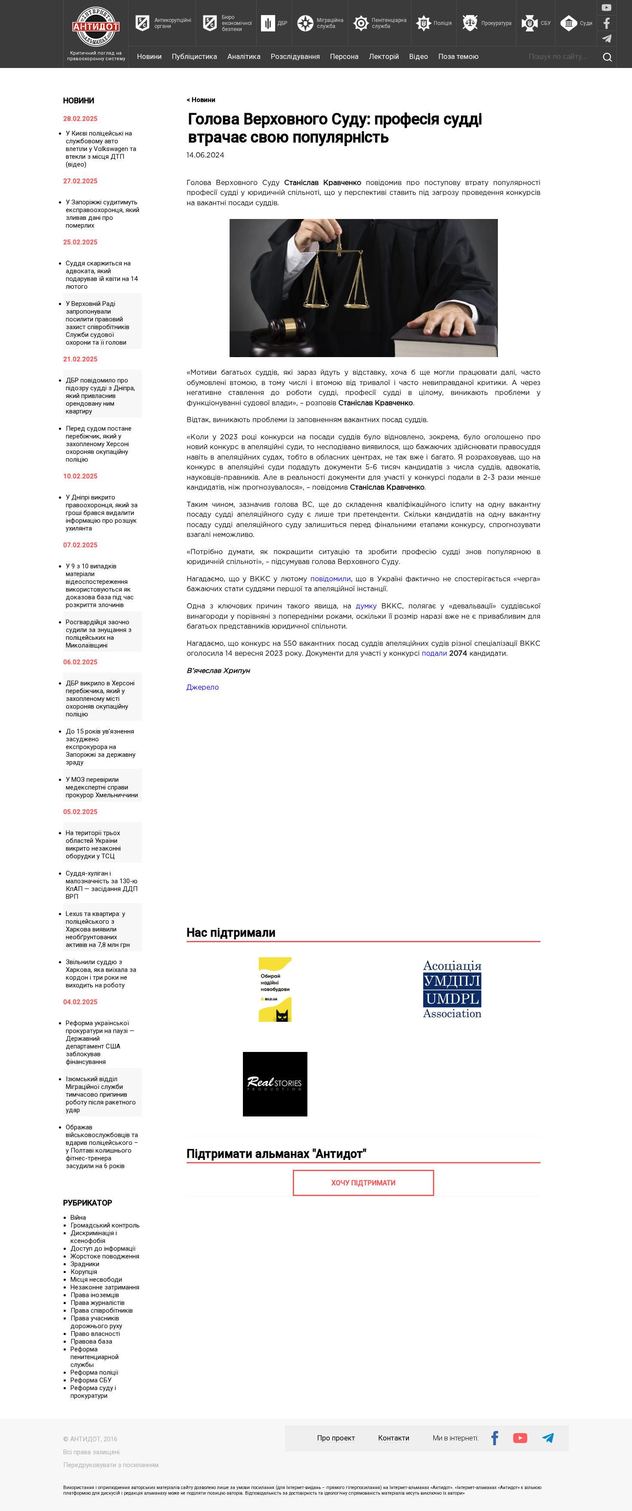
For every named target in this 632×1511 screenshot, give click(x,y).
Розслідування (295, 56)
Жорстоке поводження (105, 1256)
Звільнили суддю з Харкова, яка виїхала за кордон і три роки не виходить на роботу (101, 973)
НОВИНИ (78, 100)
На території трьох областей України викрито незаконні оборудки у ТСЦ (93, 844)
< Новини (201, 100)
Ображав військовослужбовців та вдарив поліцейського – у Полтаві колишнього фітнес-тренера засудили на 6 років (102, 1146)
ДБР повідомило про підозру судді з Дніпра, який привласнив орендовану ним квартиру (100, 395)
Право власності (95, 1334)
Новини (149, 56)
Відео (418, 56)
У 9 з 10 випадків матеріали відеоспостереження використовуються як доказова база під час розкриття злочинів (100, 585)
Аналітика (244, 56)
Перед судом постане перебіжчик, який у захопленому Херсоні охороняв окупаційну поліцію (99, 444)
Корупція (84, 1272)
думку (366, 606)
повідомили (330, 579)
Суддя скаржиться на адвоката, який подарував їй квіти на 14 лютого (102, 274)
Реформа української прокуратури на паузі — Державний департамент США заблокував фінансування (100, 1042)
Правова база (91, 1341)
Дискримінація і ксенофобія (94, 1237)
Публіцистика (194, 56)
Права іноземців (95, 1295)
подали (434, 654)
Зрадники (85, 1264)
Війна (78, 1217)
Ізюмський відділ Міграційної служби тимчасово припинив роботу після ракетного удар (101, 1094)
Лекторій (384, 56)
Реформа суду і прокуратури (93, 1392)
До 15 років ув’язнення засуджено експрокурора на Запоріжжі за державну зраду (100, 747)
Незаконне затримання (105, 1287)
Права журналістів (98, 1303)
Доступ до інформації (103, 1248)
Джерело (203, 688)
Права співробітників (102, 1310)
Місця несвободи (96, 1279)
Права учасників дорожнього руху (96, 1322)
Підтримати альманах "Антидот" (276, 1154)
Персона (344, 56)
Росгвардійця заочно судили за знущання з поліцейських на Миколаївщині (99, 633)
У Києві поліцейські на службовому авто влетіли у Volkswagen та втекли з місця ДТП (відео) (101, 149)
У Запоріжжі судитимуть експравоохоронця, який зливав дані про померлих (102, 213)
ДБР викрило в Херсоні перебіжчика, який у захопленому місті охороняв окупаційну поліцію (100, 698)
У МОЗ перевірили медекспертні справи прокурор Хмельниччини (102, 787)
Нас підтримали (231, 933)
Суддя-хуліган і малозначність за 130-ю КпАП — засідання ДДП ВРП (102, 885)
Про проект (336, 1438)
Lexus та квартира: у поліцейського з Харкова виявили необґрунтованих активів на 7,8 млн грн (98, 929)
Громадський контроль (105, 1225)
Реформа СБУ (91, 1380)
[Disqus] (363, 807)
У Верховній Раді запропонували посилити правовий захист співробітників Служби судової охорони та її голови (97, 323)
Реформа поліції (94, 1372)
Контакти (393, 1438)
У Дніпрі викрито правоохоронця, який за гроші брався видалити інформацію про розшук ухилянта (102, 512)
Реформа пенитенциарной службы (95, 1357)
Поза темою (459, 56)
